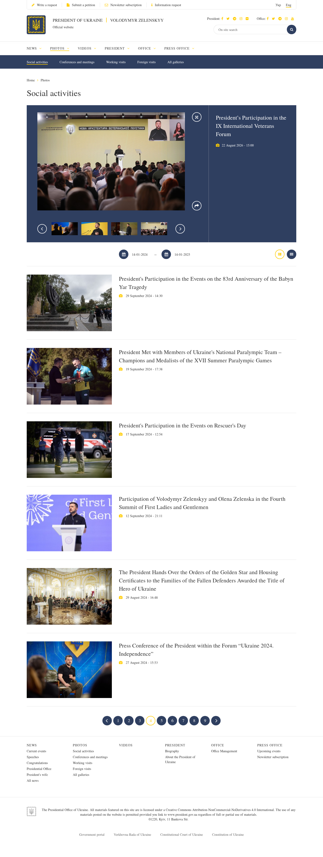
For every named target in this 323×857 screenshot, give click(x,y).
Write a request (47, 5)
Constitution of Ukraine (228, 834)
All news (33, 780)
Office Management (224, 751)
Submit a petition (83, 5)
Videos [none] (85, 48)
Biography (172, 751)
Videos (126, 745)
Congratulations (37, 763)
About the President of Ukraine (180, 759)
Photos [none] (58, 48)
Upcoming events (268, 751)
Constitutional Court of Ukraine (181, 834)
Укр (278, 5)
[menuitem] (36, 48)
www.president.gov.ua (183, 814)
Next (180, 229)
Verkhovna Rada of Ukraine (132, 834)
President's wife (37, 774)
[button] (229, 18)
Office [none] (145, 48)
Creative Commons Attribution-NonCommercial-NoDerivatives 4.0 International (220, 809)
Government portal (92, 834)
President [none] (115, 48)
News (32, 745)
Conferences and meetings (77, 62)
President (175, 745)
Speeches (33, 757)
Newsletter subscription (126, 5)
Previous (42, 229)
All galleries (175, 62)
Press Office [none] (177, 48)
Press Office (270, 745)
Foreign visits (146, 62)
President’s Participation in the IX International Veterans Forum (251, 126)
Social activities (37, 62)
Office (217, 745)
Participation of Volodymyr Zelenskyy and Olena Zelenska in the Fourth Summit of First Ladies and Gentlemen (202, 503)
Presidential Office (39, 768)
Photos (45, 80)
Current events (36, 751)
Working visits (116, 62)
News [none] (32, 48)
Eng (288, 5)
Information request (168, 5)
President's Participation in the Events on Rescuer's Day (182, 425)
